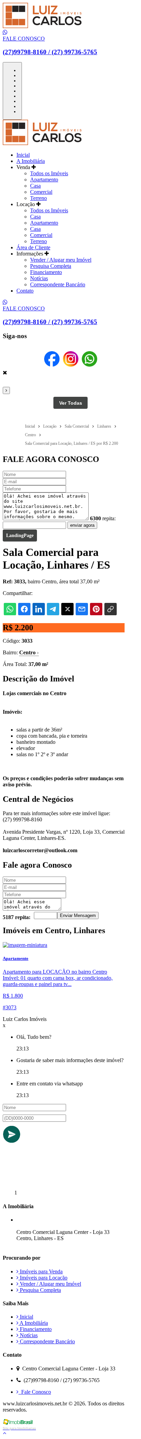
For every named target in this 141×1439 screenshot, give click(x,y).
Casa (35, 186)
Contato (25, 291)
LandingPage (20, 535)
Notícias (39, 278)
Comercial (41, 192)
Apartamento (44, 179)
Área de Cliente (33, 247)
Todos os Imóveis (49, 173)
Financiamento (46, 272)
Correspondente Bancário (57, 284)
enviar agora (82, 525)
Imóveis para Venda (40, 1271)
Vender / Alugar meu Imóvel (60, 260)
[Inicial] (42, 26)
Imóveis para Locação (42, 1278)
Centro (29, 652)
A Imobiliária (30, 161)
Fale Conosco (34, 1392)
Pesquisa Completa (50, 266)
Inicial (23, 155)
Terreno (38, 198)
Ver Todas (70, 403)
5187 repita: (16, 917)
